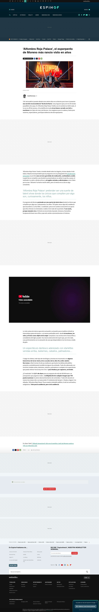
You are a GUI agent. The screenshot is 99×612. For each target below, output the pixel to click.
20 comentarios (28, 58)
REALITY (30, 15)
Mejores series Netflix (60, 542)
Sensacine (35, 584)
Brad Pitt (49, 39)
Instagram (79, 15)
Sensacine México (36, 601)
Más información (49, 610)
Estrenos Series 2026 (50, 542)
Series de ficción (13, 551)
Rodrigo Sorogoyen (23, 39)
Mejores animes (69, 542)
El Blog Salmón (84, 584)
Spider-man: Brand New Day (28, 560)
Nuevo (86, 9)
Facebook (81, 15)
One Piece (38, 39)
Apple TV (11, 557)
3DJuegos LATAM (24, 601)
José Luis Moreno (36, 450)
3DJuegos (23, 584)
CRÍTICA (15, 15)
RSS (68, 564)
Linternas (39, 560)
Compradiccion (72, 588)
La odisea (25, 557)
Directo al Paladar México (48, 602)
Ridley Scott (31, 39)
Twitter (89, 15)
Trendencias (71, 584)
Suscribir (74, 553)
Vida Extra (23, 586)
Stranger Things (61, 39)
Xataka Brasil (11, 603)
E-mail (41, 58)
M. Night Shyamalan (81, 39)
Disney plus (39, 551)
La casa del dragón (13, 560)
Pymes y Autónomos (85, 586)
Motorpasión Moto (60, 586)
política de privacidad (67, 556)
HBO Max (39, 557)
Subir (86, 577)
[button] (32, 96)
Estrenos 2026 (41, 542)
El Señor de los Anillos (70, 39)
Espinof (49, 7)
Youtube (87, 15)
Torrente (43, 39)
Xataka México (12, 601)
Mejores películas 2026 (32, 542)
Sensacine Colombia (37, 603)
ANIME (37, 15)
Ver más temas (13, 565)
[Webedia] (13, 577)
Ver (50, 489)
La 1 (29, 450)
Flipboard (84, 15)
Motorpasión (59, 584)
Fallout (54, 39)
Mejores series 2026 (22, 542)
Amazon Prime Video (27, 551)
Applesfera (11, 588)
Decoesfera (71, 586)
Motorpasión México (61, 601)
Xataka (10, 584)
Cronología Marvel (78, 542)
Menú (12, 9)
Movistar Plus (12, 554)
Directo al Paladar (48, 584)
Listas (38, 554)
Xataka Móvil (11, 586)
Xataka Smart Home (13, 590)
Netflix (24, 554)
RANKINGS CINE (46, 15)
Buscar (87, 571)
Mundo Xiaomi (12, 592)
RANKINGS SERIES (57, 15)
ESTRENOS (23, 15)
